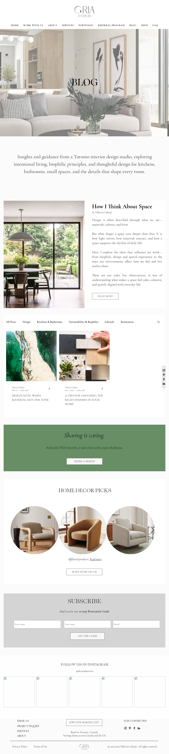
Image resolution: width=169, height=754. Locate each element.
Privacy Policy (19, 746)
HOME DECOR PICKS (85, 491)
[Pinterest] (164, 374)
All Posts (11, 322)
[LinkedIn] (164, 383)
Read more (95, 559)
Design (26, 322)
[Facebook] (164, 379)
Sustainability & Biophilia (83, 322)
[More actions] (50, 389)
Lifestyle (109, 322)
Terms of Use (40, 746)
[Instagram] (164, 370)
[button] (158, 322)
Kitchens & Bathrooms (49, 322)
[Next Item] (152, 530)
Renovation (127, 322)
